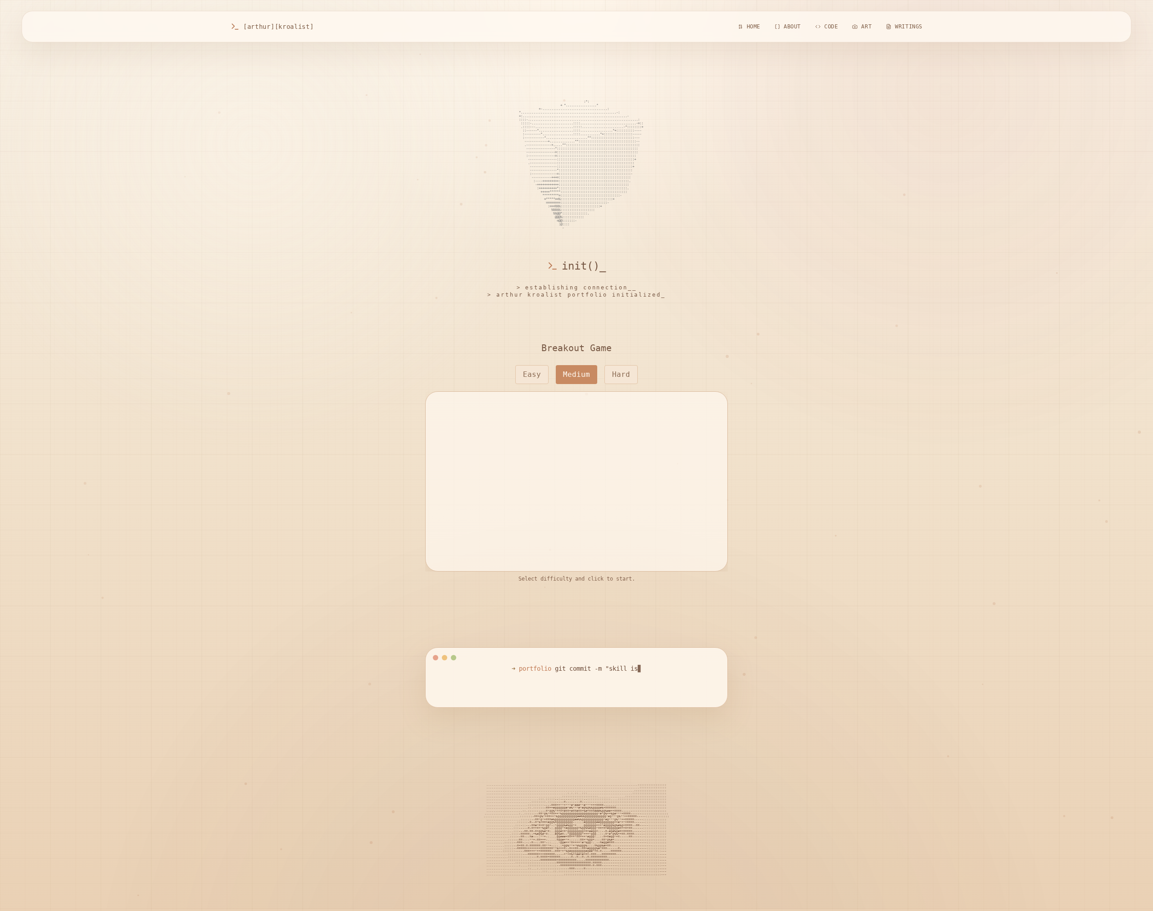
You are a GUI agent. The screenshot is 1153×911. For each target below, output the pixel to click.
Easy (532, 374)
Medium (576, 374)
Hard (621, 374)
